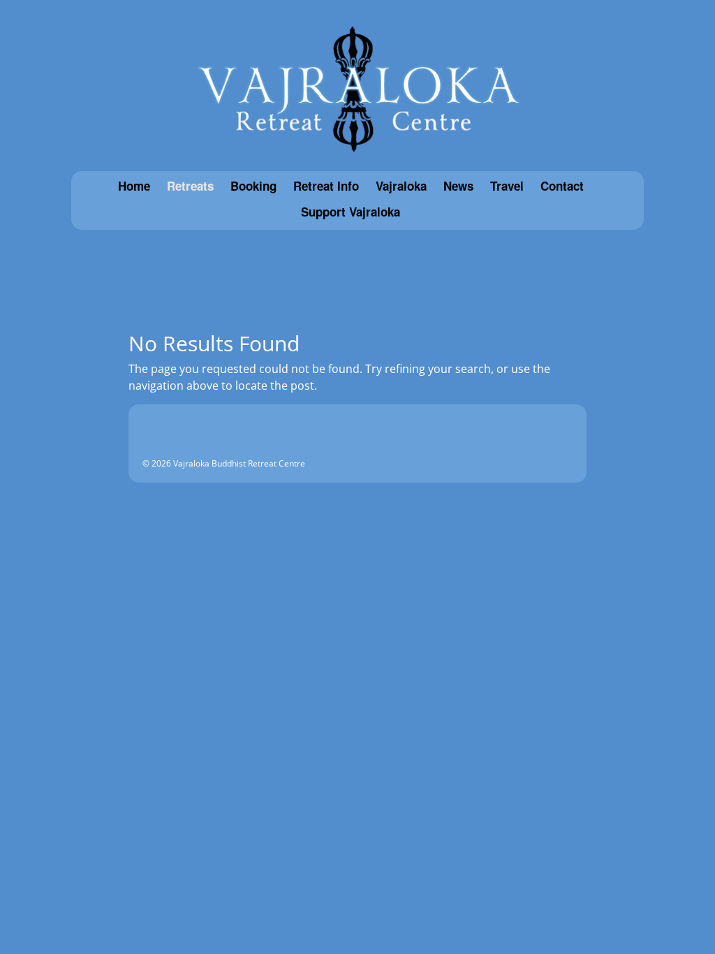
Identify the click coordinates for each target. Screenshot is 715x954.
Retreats (190, 186)
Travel (507, 186)
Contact (562, 186)
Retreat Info (326, 186)
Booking (253, 186)
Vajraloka (401, 186)
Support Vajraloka (350, 212)
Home (134, 186)
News (458, 186)
